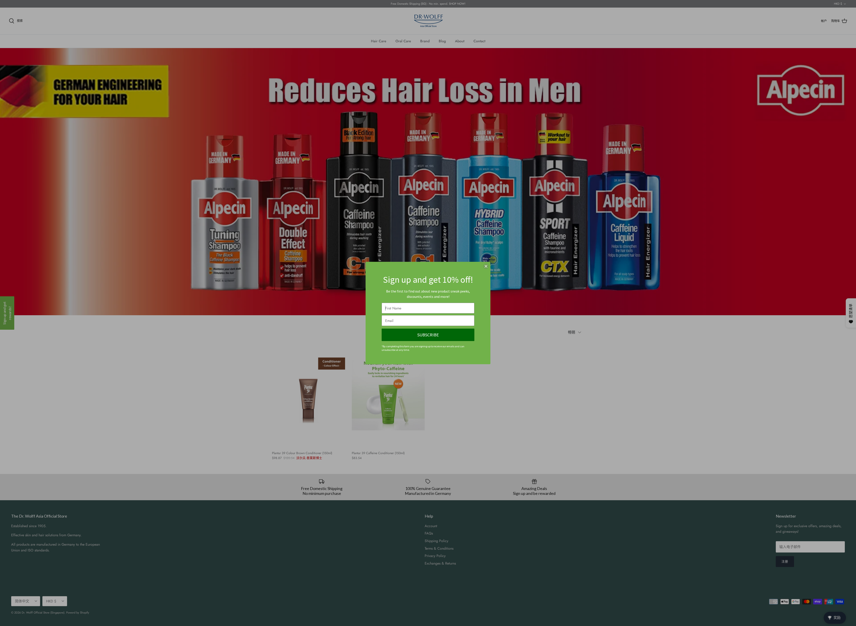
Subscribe (428, 334)
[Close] (486, 266)
